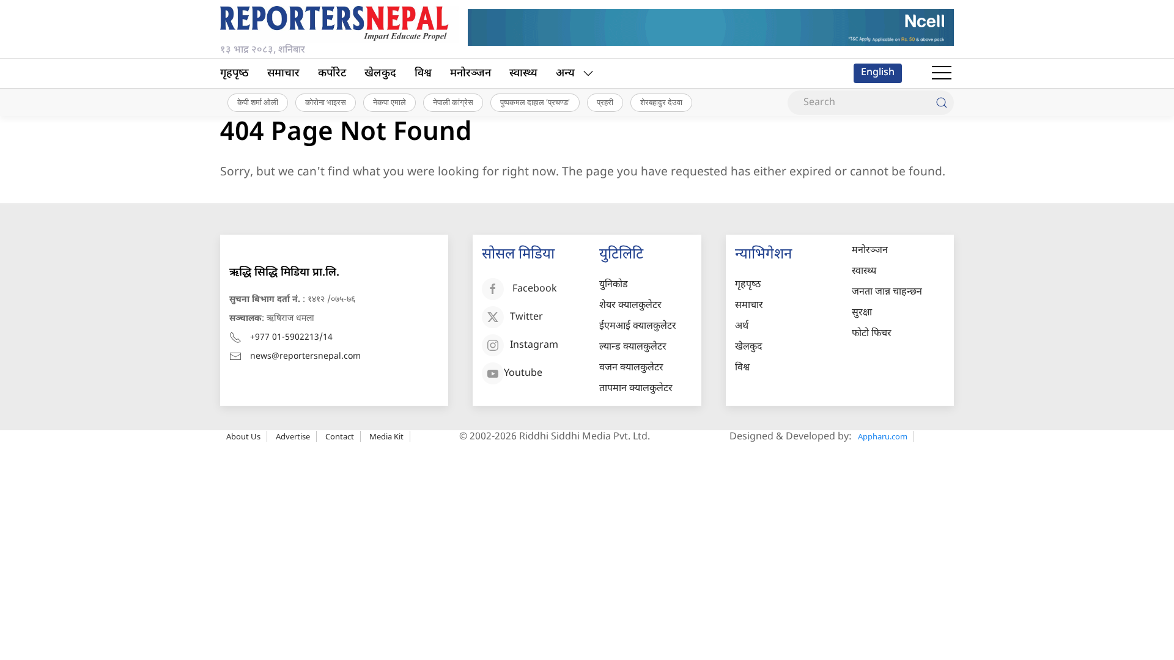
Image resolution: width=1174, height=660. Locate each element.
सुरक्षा (862, 313)
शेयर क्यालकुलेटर (630, 305)
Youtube (523, 373)
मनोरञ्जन (470, 74)
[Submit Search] (941, 102)
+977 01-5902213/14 (291, 337)
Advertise (293, 436)
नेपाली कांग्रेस (453, 102)
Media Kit (386, 436)
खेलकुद (380, 74)
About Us (243, 436)
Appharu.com (882, 436)
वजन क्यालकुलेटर (631, 368)
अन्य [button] (565, 74)
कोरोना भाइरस (325, 102)
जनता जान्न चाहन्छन (887, 292)
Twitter (526, 317)
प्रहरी (605, 102)
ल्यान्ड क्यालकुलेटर (632, 347)
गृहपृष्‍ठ (234, 74)
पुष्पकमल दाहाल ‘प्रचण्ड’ (535, 102)
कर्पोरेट (332, 74)
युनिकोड (613, 285)
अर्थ (741, 326)
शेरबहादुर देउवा (661, 102)
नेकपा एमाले (389, 102)
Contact (339, 436)
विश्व (423, 74)
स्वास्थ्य (523, 74)
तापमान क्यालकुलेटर (636, 389)
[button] (941, 73)
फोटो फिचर (872, 334)
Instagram (534, 345)
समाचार (283, 74)
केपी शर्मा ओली (257, 102)
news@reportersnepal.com (305, 356)
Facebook (534, 289)
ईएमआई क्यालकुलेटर (637, 326)
